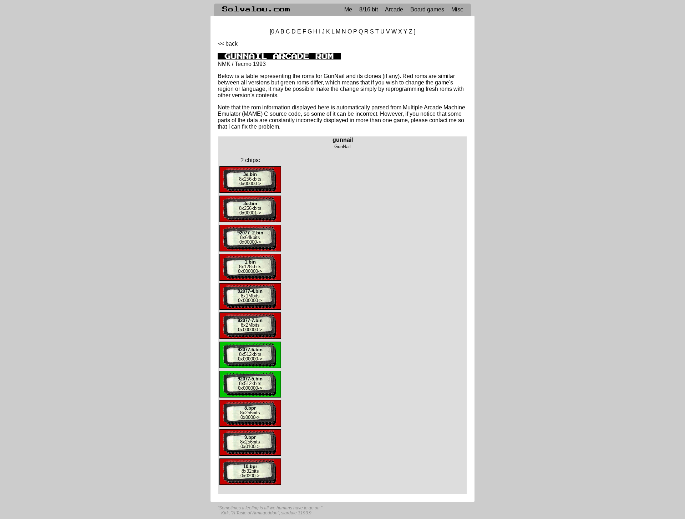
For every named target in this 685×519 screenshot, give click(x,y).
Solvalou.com (256, 9)
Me (348, 9)
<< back (228, 44)
